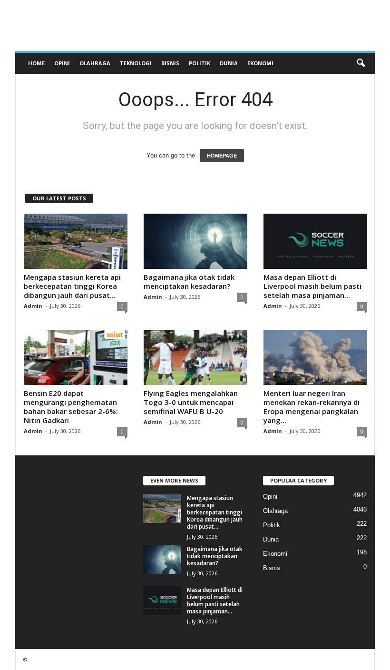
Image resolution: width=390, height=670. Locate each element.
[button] (360, 63)
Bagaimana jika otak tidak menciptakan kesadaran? (189, 281)
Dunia (229, 63)
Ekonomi (260, 63)
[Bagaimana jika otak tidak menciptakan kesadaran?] (195, 241)
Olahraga (94, 63)
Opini (62, 63)
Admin (33, 305)
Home (36, 63)
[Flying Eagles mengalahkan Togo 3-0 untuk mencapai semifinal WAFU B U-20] (195, 357)
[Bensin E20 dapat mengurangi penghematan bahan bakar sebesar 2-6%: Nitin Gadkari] (75, 357)
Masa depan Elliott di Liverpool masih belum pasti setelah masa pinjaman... (312, 286)
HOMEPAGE (222, 155)
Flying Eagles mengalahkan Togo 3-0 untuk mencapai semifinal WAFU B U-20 (191, 402)
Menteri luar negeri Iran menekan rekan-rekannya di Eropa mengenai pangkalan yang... (311, 406)
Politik (199, 63)
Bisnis (170, 63)
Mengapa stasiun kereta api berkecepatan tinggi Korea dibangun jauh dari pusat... (72, 286)
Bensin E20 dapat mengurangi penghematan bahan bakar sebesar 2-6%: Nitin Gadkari (71, 406)
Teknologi (136, 63)
